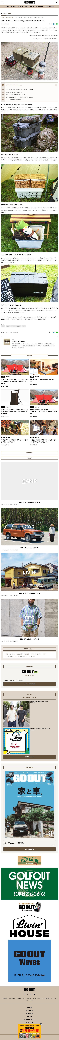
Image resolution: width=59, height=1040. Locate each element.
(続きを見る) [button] (21, 347)
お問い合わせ (12, 998)
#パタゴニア (32, 656)
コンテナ (8, 326)
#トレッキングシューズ (10, 656)
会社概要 (5, 998)
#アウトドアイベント (36, 654)
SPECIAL (20, 6)
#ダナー (45, 654)
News (7, 6)
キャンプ (13, 326)
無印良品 (18, 326)
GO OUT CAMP (49, 6)
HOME (3, 17)
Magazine (39, 6)
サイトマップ (29, 1000)
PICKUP (13, 6)
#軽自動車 (26, 654)
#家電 (6, 654)
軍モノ (3, 326)
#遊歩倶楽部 (19, 654)
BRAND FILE (29, 1019)
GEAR (9, 13)
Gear (9, 4)
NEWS (7, 17)
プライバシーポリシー (38, 998)
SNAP (26, 6)
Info (55, 4)
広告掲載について (21, 998)
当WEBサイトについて (50, 998)
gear (11, 17)
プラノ (23, 326)
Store (32, 6)
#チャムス (12, 654)
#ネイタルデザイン (22, 656)
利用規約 (29, 998)
